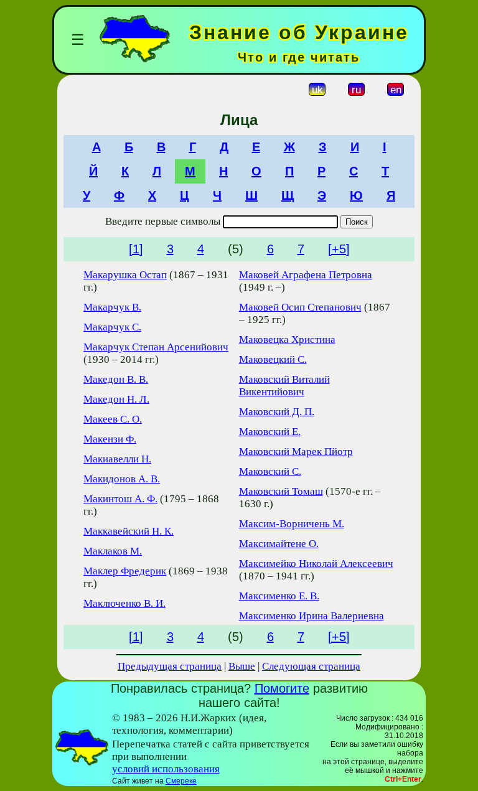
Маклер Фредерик (124, 571)
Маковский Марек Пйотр (296, 451)
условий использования (166, 769)
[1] (136, 249)
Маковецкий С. (273, 359)
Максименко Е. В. (279, 596)
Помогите (282, 688)
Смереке (181, 781)
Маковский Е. (270, 432)
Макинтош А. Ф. (120, 499)
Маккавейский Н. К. (128, 531)
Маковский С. (270, 471)
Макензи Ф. (109, 439)
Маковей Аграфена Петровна (305, 275)
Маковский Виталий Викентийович (284, 385)
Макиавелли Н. (117, 459)
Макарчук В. (112, 307)
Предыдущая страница (170, 666)
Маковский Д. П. (276, 412)
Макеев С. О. (112, 419)
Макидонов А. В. (121, 479)
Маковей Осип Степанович (300, 307)
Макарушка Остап (125, 275)
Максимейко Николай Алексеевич (316, 563)
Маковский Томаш (281, 491)
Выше (241, 666)
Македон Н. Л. (116, 399)
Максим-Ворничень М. (291, 524)
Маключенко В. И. (124, 603)
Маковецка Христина (287, 339)
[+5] (339, 249)
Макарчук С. (112, 327)
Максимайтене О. (279, 544)
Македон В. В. (115, 379)
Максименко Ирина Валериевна (311, 616)
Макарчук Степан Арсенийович (155, 347)
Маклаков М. (112, 551)
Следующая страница (311, 666)
